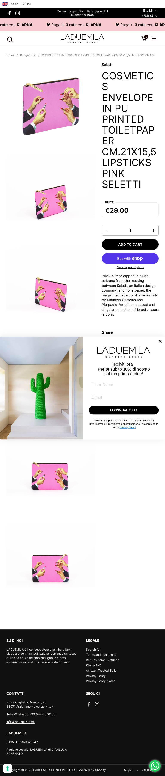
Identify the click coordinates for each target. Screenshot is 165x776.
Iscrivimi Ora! (123, 410)
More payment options (130, 267)
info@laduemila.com (20, 721)
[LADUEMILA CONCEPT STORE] (82, 38)
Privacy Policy (96, 676)
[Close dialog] (160, 341)
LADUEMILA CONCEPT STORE (54, 770)
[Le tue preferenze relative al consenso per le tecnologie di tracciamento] (7, 768)
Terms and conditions (101, 654)
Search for (93, 649)
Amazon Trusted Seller (102, 670)
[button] (9, 38)
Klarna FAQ (93, 665)
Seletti (107, 64)
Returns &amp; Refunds (102, 660)
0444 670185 (45, 714)
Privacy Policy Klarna (100, 681)
